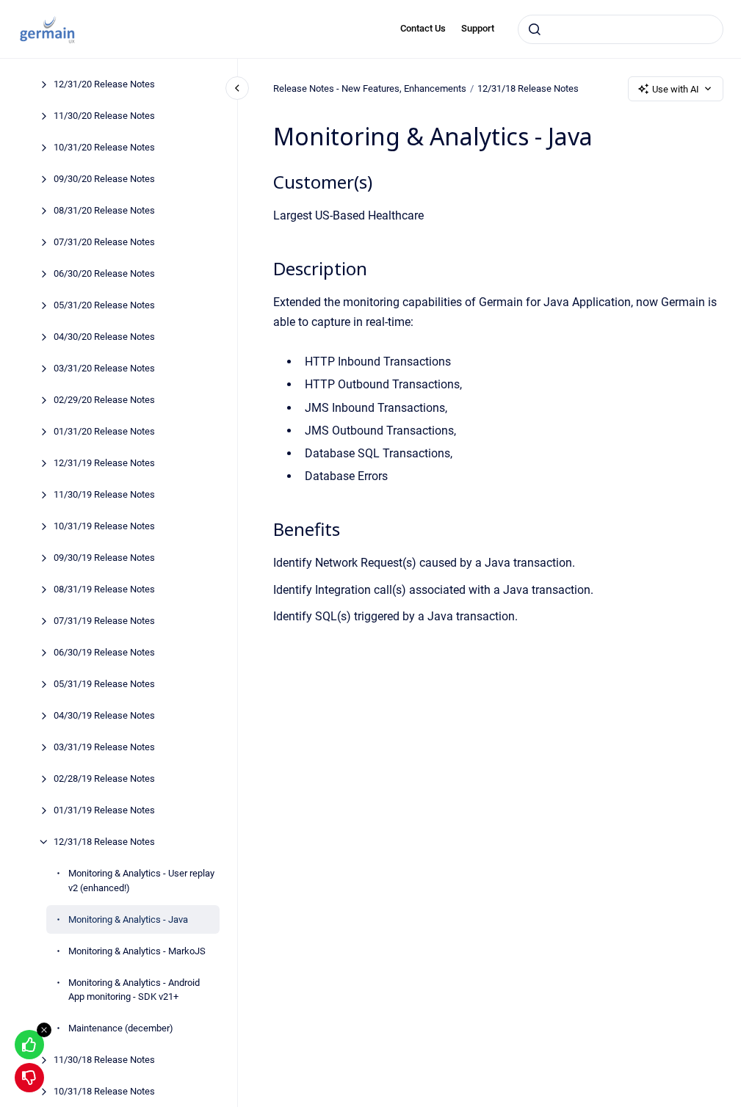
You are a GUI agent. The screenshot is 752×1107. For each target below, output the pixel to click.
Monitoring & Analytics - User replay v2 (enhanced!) (141, 880)
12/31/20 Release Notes (104, 84)
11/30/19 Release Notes (104, 494)
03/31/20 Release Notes (104, 368)
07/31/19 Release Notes (104, 620)
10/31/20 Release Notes (104, 147)
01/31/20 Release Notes (104, 431)
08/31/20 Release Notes (104, 210)
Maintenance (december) (120, 1028)
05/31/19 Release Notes (104, 683)
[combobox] (620, 29)
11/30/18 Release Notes (104, 1059)
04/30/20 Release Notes (104, 336)
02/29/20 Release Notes (104, 399)
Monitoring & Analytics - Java (128, 919)
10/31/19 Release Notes (104, 525)
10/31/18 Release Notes (104, 1091)
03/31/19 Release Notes (104, 746)
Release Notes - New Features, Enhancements (369, 88)
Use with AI (675, 89)
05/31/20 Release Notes (104, 305)
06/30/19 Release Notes (104, 652)
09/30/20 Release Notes (104, 178)
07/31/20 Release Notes (104, 241)
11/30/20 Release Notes (104, 115)
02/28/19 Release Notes (104, 778)
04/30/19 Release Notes (104, 715)
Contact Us (423, 28)
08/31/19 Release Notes (104, 589)
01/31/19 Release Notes (104, 810)
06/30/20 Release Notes (104, 273)
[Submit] (534, 29)
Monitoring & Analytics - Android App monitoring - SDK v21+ (134, 990)
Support (477, 28)
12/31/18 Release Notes (104, 841)
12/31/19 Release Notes (104, 462)
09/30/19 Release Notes (104, 557)
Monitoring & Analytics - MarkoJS (137, 951)
